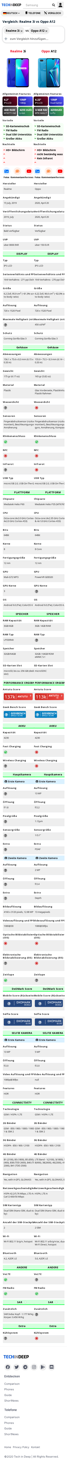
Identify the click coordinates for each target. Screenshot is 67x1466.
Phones (9, 1389)
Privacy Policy (21, 1447)
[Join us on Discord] (51, 1367)
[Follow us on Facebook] (7, 1367)
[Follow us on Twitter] (16, 1367)
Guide (8, 1395)
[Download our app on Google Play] (42, 1367)
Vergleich (54, 13)
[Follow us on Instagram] (34, 1367)
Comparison (12, 1383)
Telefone (34, 13)
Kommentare (17, 177)
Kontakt (35, 1447)
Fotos (6, 177)
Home (7, 1447)
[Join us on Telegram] (25, 1367)
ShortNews (11, 1400)
